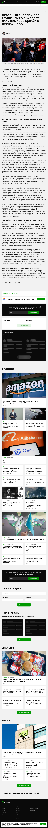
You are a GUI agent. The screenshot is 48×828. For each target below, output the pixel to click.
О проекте (4, 808)
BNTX (4, 473)
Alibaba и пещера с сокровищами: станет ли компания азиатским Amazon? (22, 459)
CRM (4, 767)
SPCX (7, 779)
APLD (27, 707)
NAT (29, 508)
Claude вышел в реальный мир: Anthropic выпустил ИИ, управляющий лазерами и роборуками (12, 560)
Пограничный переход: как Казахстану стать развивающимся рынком (23, 539)
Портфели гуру (10, 612)
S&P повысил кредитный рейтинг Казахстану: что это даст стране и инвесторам (34, 775)
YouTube (18, 810)
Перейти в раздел (24, 604)
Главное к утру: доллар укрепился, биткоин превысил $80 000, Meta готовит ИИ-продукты (12, 775)
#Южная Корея (7, 293)
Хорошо (43, 824)
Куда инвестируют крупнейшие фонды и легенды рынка (18, 616)
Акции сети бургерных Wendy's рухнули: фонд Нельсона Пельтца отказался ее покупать (22, 680)
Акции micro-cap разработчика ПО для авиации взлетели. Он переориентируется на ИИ (12, 702)
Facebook (18, 812)
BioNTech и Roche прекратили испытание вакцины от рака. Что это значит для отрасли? (12, 470)
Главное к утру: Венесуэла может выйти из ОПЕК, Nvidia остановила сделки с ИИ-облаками (22, 753)
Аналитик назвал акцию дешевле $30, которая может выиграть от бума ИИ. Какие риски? (34, 703)
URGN (27, 694)
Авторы (3, 810)
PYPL (7, 756)
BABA (4, 462)
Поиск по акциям (21, 1)
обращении (5, 208)
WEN (4, 683)
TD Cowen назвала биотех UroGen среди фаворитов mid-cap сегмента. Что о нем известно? (35, 691)
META (4, 779)
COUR (36, 473)
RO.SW (11, 473)
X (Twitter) (18, 814)
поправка (36, 125)
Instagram (18, 816)
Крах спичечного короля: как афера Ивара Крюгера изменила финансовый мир (12, 504)
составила (5, 195)
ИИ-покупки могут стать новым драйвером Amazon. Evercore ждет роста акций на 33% (21, 402)
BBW (27, 563)
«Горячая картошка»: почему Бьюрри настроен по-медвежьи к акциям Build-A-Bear (35, 560)
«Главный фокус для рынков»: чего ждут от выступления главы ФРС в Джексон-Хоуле (12, 547)
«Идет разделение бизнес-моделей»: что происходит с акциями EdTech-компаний (34, 470)
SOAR (4, 705)
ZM (26, 767)
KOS (32, 508)
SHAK (27, 484)
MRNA (7, 473)
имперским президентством (23, 157)
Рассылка (4, 816)
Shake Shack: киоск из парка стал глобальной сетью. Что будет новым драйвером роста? (35, 481)
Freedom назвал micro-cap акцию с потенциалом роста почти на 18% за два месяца (12, 691)
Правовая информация (7, 814)
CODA (4, 694)
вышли (34, 91)
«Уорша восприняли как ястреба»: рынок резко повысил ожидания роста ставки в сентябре (12, 425)
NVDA (27, 552)
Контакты (4, 812)
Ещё (27, 1)
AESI (35, 508)
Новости (14, 1)
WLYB (33, 473)
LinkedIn (18, 819)
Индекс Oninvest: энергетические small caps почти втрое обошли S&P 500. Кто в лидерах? (35, 504)
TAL (30, 473)
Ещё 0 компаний (24, 325)
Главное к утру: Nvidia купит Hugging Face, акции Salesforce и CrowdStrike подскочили (12, 764)
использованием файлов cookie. (8, 825)
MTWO (7, 705)
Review (8, 8)
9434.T (14, 767)
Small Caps (28, 477)
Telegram (18, 808)
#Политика (15, 293)
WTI (27, 508)
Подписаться (41, 299)
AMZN (4, 405)
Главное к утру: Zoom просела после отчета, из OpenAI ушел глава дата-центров (34, 764)
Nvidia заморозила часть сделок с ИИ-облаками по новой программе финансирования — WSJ (35, 548)
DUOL (27, 473)
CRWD (10, 767)
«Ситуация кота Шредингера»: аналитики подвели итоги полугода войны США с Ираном (35, 425)
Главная (3, 8)
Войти (43, 1)
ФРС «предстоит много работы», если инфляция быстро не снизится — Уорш (12, 481)
